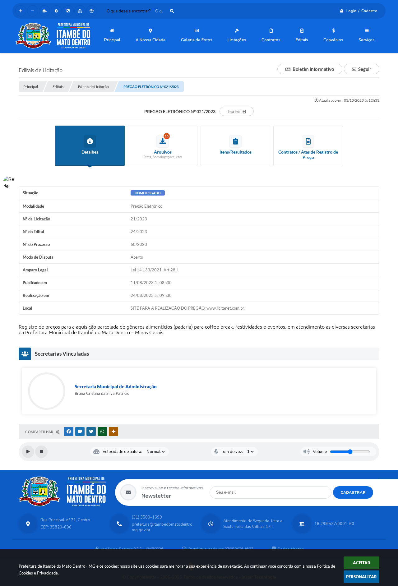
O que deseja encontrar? (128, 11)
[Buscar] (172, 11)
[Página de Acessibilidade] (91, 11)
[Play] (28, 451)
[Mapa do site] (80, 11)
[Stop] (41, 451)
